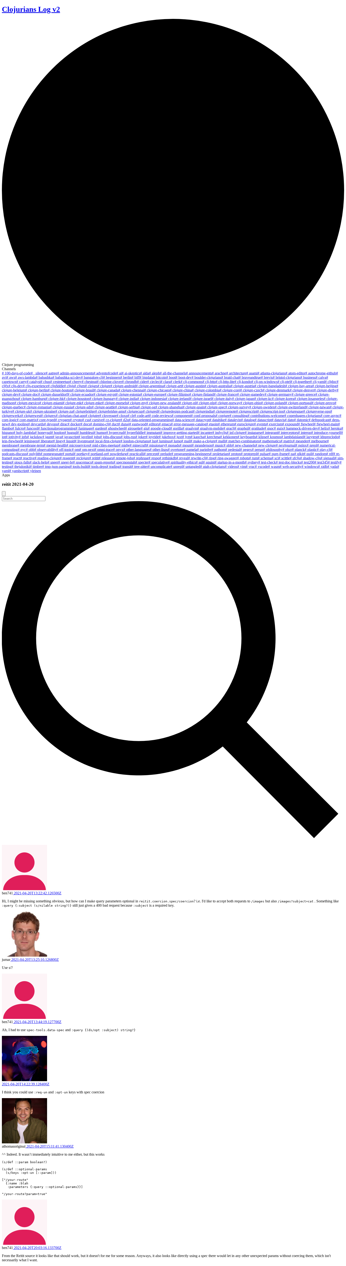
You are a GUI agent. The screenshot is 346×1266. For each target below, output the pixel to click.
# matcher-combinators (242, 441)
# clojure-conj (230, 390)
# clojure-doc (28, 394)
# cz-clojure (111, 420)
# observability (45, 450)
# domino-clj (99, 424)
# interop (304, 433)
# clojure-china (181, 390)
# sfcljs (295, 458)
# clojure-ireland (177, 399)
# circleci (154, 382)
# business (308, 377)
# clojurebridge (84, 411)
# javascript (69, 437)
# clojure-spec (215, 407)
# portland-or (97, 454)
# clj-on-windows (264, 382)
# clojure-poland (273, 403)
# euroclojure (244, 424)
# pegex (246, 450)
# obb (30, 450)
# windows (310, 467)
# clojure (103, 386)
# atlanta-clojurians (271, 373)
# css (85, 420)
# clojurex (48, 416)
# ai (119, 373)
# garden (98, 428)
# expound (290, 424)
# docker (74, 424)
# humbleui (85, 433)
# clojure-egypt (104, 394)
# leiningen (29, 441)
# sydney (251, 462)
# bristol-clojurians (286, 377)
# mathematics (270, 441)
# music (218, 445)
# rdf (329, 454)
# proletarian (219, 454)
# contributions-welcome (266, 416)
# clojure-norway (227, 403)
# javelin (84, 437)
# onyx (118, 450)
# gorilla (176, 428)
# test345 (321, 462)
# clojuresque (293, 411)
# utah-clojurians (212, 467)
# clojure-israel (201, 399)
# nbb (228, 445)
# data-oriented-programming (150, 420)
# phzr (287, 450)
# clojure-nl (187, 403)
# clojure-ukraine (42, 411)
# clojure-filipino (177, 394)
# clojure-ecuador (80, 394)
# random (319, 454)
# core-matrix (26, 420)
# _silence (38, 373)
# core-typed (45, 420)
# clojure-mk (72, 403)
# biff (136, 377)
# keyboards (246, 437)
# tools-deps (97, 467)
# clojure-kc (263, 399)
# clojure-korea (283, 399)
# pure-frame (278, 454)
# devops (50, 424)
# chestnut (89, 382)
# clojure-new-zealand (162, 403)
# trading (113, 467)
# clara (165, 382)
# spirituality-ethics (182, 462)
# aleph (154, 373)
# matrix (287, 441)
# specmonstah (124, 462)
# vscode (261, 467)
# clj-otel (284, 382)
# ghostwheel (115, 428)
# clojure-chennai (131, 390)
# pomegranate (51, 454)
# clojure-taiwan (318, 407)
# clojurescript (246, 411)
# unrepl (176, 467)
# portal (68, 454)
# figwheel (306, 424)
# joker (140, 437)
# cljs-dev (15, 386)
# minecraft (138, 445)
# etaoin (212, 424)
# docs (85, 424)
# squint (209, 462)
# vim (241, 467)
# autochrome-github (320, 373)
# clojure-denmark (276, 390)
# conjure (222, 416)
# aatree (51, 373)
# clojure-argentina (150, 386)
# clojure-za (64, 411)
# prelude (164, 454)
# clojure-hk (55, 399)
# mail (185, 441)
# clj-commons (191, 382)
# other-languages (136, 450)
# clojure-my (136, 403)
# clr (131, 416)
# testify (334, 462)
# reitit (94, 458)
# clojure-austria (242, 386)
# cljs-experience (35, 386)
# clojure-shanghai (169, 407)
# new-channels (243, 445)
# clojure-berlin (36, 390)
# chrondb (129, 382)
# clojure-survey (237, 407)
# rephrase (141, 458)
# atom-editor (295, 373)
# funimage (84, 428)
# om (75, 450)
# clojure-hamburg (32, 399)
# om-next (86, 450)
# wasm (274, 467)
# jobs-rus (128, 437)
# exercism (274, 424)
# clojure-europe (152, 394)
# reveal (182, 458)
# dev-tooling (18, 424)
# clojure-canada (106, 390)
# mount (186, 445)
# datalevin (233, 420)
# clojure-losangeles (309, 399)
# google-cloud (159, 428)
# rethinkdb (167, 458)
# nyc (22, 450)
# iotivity (12, 437)
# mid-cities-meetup (104, 445)
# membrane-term (30, 445)
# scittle (284, 458)
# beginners (111, 377)
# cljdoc (331, 382)
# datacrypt (201, 420)
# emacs (165, 424)
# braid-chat (230, 377)
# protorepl (249, 454)
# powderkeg (117, 454)
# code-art (141, 416)
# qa (291, 454)
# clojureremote (224, 411)
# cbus (45, 382)
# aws (10, 377)
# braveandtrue (250, 377)
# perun (257, 450)
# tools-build (79, 467)
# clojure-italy (222, 399)
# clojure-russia (61, 407)
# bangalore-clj (92, 377)
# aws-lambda (25, 377)
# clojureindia (203, 411)
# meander (300, 441)
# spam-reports (102, 462)
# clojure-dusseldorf (53, 394)
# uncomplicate (159, 467)
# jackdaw (34, 437)
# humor (100, 433)
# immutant (152, 433)
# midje (124, 445)
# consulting (238, 416)
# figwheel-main (326, 424)
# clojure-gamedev (251, 394)
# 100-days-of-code (16, 373)
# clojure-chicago (157, 390)
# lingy (58, 441)
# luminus (163, 441)
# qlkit (299, 454)
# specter (142, 462)
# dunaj (123, 424)
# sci (275, 458)
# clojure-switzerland (290, 407)
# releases (106, 458)
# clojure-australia (217, 386)
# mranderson (202, 445)
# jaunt (47, 437)
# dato (289, 420)
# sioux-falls (21, 462)
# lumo (176, 441)
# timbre (36, 467)
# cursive (96, 420)
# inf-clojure (236, 433)
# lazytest (311, 437)
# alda (144, 373)
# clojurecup (134, 411)
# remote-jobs (123, 458)
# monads (172, 445)
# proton (234, 454)
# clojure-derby (325, 390)
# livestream (84, 441)
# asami (251, 373)
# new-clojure (265, 445)
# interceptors (288, 433)
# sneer (53, 462)
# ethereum (226, 424)
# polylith (33, 454)
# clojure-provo (323, 403)
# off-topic (64, 450)
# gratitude (256, 428)
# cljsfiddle (56, 386)
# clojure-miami (51, 403)
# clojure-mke (91, 403)
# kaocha (197, 437)
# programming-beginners (190, 454)
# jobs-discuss (110, 437)
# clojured (150, 411)
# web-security (291, 467)
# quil (308, 454)
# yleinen (34, 471)
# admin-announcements (75, 373)
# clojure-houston (76, 399)
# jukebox (166, 437)
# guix (278, 428)
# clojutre (92, 416)
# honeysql (43, 433)
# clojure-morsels (114, 403)
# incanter (205, 433)
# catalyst (33, 382)
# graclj (228, 428)
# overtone (176, 450)
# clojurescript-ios (270, 411)
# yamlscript (18, 471)
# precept (150, 454)
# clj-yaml (317, 382)
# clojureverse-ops (316, 411)
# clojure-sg (146, 407)
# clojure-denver (302, 390)
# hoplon (57, 433)
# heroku (334, 428)
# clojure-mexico (26, 403)
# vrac (250, 467)
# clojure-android (123, 386)
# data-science (182, 420)
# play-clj (324, 450)
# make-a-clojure (202, 441)
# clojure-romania (37, 407)
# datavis (278, 420)
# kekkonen (228, 437)
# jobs (95, 437)
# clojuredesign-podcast (175, 411)
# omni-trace (103, 450)
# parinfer (204, 450)
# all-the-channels (173, 373)
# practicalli (135, 454)
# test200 (307, 462)
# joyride (152, 437)
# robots (243, 458)
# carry (21, 382)
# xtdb (322, 467)
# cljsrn (79, 386)
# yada (332, 467)
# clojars (91, 386)
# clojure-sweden (262, 407)
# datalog (248, 420)
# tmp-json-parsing (56, 467)
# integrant (270, 433)
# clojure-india (126, 399)
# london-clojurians (135, 441)
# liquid (69, 441)
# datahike (217, 420)
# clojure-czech (251, 390)
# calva (321, 377)
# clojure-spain (194, 407)
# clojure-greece (303, 394)
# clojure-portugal (298, 403)
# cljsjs (69, 386)
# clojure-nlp (205, 403)
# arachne (219, 373)
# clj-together (300, 382)
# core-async (330, 416)
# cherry (75, 382)
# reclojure (81, 458)
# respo (154, 458)
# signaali (328, 458)
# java (56, 437)
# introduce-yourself (326, 433)
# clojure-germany (278, 394)
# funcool (31, 428)
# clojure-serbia (126, 407)
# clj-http (209, 382)
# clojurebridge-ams (110, 411)
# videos (231, 467)
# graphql (241, 428)
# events (260, 424)
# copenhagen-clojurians (302, 416)
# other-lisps (159, 450)
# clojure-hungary (102, 399)
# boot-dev (184, 377)
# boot (171, 377)
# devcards (36, 424)
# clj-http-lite (225, 382)
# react (15, 458)
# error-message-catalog (188, 424)
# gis (144, 428)
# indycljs (219, 433)
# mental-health (55, 445)
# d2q (124, 420)
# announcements (199, 373)
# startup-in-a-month (230, 462)
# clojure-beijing (324, 386)
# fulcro (18, 428)
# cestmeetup (59, 382)
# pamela (190, 450)
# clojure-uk (21, 411)
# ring (210, 458)
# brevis (267, 377)
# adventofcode (104, 373)
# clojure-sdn (82, 407)
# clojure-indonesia (151, 399)
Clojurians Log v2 (31, 9)
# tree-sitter (139, 467)
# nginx (301, 445)
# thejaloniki (21, 467)
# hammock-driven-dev (300, 428)
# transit (125, 467)
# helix (323, 428)
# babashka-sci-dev (66, 377)
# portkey (81, 454)
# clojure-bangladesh (269, 386)
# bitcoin (159, 377)
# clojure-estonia (128, 394)
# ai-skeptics (131, 373)
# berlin (126, 377)
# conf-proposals (203, 416)
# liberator (45, 441)
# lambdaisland (292, 437)
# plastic (311, 450)
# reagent (66, 458)
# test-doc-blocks (288, 462)
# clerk (175, 382)
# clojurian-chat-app (70, 416)
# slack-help (39, 462)
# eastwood (137, 424)
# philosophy (272, 450)
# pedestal (232, 450)
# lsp (152, 441)
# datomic (301, 420)
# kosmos (274, 437)
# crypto (76, 420)
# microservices (77, 445)
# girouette (133, 428)
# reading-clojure (47, 458)
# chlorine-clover (109, 382)
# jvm (186, 437)
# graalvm (189, 428)
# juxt (178, 437)
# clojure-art (172, 386)
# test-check (267, 462)
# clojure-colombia (206, 390)
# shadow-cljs (310, 458)
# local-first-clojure (107, 441)
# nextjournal (285, 445)
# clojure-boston (60, 390)
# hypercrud (115, 433)
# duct (113, 424)
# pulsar (263, 454)
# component (181, 416)
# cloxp (122, 416)
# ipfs (23, 437)
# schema (265, 458)
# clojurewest (31, 416)
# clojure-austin (192, 386)
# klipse (261, 437)
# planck (298, 450)
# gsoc (269, 428)
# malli (220, 441)
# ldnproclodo (328, 437)
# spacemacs (82, 462)
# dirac (62, 424)
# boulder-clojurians (206, 377)
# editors (152, 424)
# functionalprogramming (57, 428)
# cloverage (108, 416)
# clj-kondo (242, 382)
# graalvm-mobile (210, 428)
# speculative (158, 462)
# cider (142, 382)
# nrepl (312, 445)
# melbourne (317, 441)
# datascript (263, 420)
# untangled (191, 467)
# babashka (44, 377)
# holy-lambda (24, 433)
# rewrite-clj (197, 458)
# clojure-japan (243, 399)
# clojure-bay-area (298, 386)
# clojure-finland (201, 394)
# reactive (27, 458)
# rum (253, 458)
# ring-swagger (226, 458)
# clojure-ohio (250, 403)
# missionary (155, 445)
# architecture (236, 373)
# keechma (212, 437)
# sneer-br (65, 462)
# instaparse (253, 433)
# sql (199, 462)
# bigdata (146, 377)
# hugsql (70, 433)
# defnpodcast (319, 420)
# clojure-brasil (83, 390)
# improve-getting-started (179, 433)
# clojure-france (225, 394)
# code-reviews (160, 416)
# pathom (218, 450)
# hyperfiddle (134, 433)
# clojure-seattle (103, 407)
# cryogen (62, 420)
